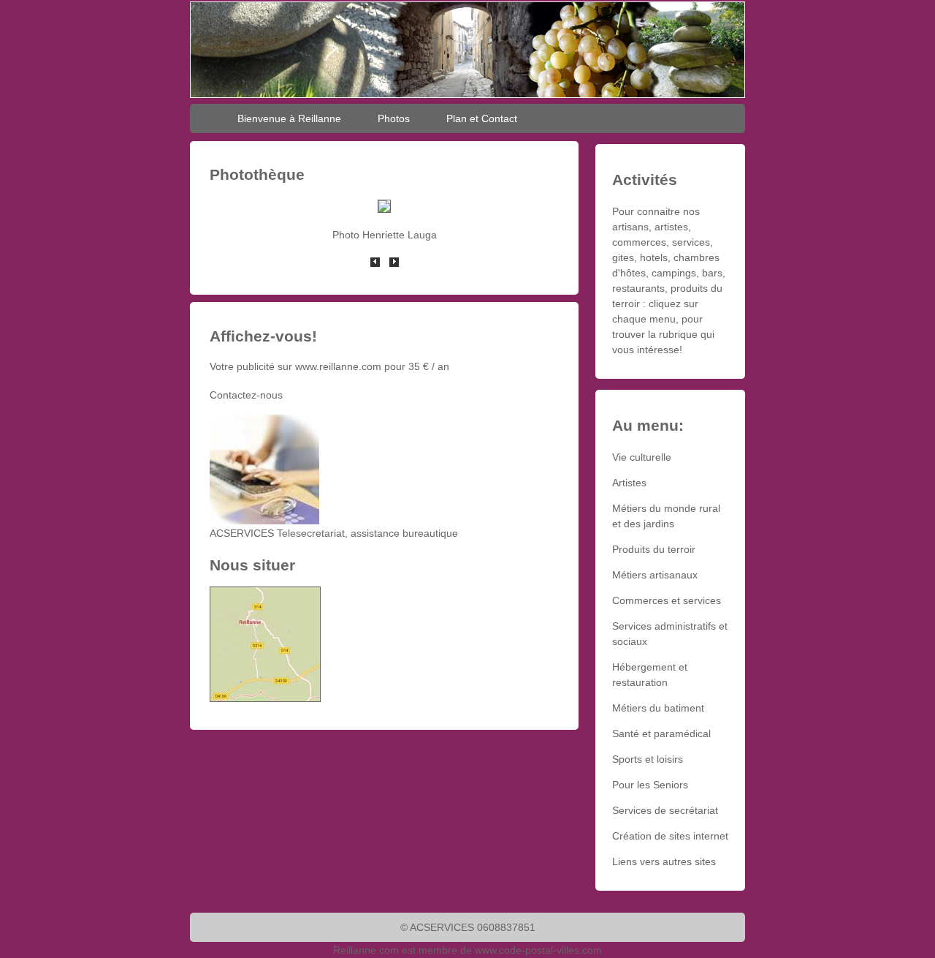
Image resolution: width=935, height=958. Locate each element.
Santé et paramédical (661, 733)
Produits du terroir (653, 549)
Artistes (629, 483)
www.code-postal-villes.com (538, 950)
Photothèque (257, 174)
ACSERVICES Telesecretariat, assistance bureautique (334, 533)
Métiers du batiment (658, 708)
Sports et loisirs (647, 759)
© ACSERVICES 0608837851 (467, 927)
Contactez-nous (246, 395)
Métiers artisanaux (655, 575)
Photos (394, 118)
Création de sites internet (670, 836)
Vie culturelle (641, 457)
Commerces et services (666, 600)
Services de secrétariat (665, 810)
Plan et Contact (481, 118)
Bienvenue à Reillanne (289, 118)
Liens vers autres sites (664, 861)
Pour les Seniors (650, 785)
